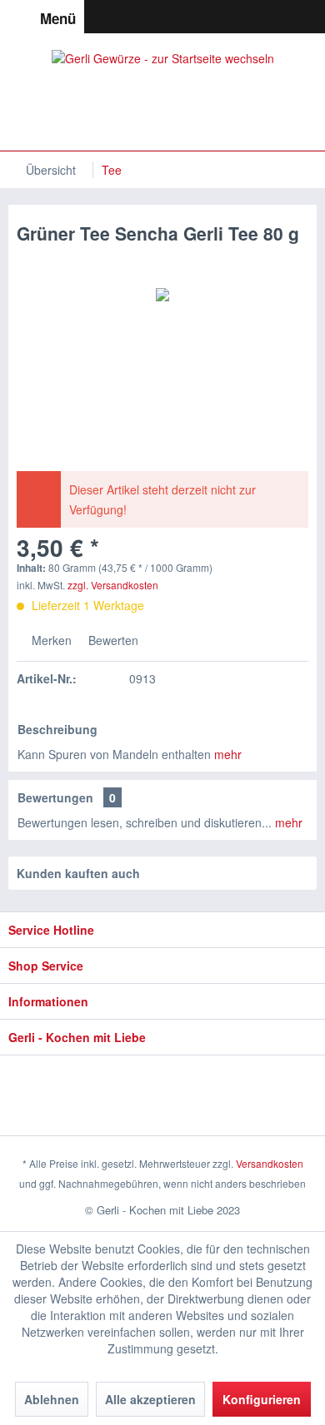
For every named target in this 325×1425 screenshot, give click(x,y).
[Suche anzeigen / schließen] (221, 16)
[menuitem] (42, 16)
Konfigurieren (261, 1399)
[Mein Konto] (281, 16)
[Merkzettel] (251, 16)
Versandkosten (269, 1163)
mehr (228, 754)
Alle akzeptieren (150, 1399)
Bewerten (111, 640)
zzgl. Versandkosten (113, 585)
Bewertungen (55, 797)
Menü (58, 18)
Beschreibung (58, 729)
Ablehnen (51, 1399)
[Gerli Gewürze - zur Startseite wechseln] (163, 91)
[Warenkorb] (311, 16)
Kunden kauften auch (78, 873)
